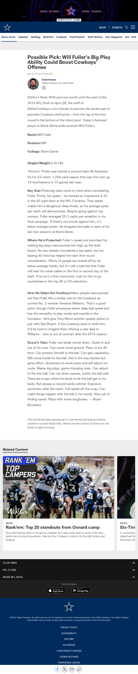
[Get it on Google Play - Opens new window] (81, 592)
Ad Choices (69, 645)
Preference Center (69, 662)
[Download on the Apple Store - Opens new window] (56, 591)
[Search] (126, 27)
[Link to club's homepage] (7, 26)
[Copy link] (79, 669)
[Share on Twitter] (65, 671)
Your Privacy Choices (69, 650)
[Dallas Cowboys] (69, 607)
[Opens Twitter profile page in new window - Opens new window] (44, 88)
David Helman (49, 79)
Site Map (69, 639)
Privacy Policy (69, 627)
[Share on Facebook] (57, 671)
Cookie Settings (69, 656)
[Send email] (72, 671)
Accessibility (69, 633)
